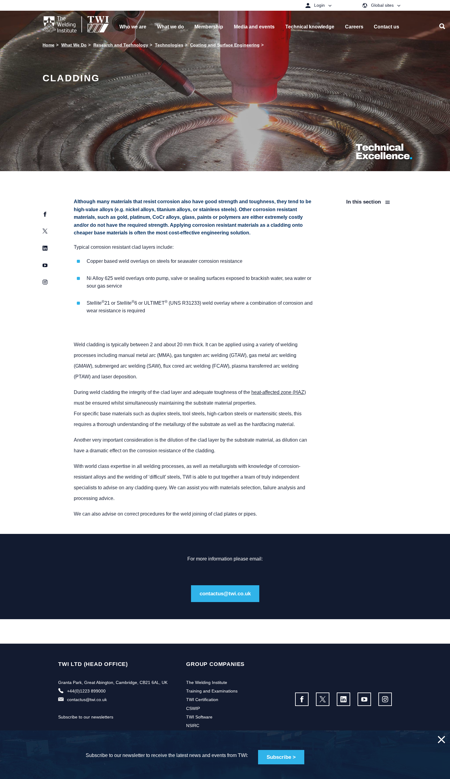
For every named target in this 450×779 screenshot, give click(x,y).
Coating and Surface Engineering (225, 44)
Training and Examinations (212, 691)
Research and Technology (120, 44)
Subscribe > (281, 757)
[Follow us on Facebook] (302, 699)
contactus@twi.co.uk (225, 594)
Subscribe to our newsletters (85, 717)
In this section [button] (364, 202)
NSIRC (192, 725)
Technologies (169, 44)
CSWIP (193, 708)
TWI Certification (202, 699)
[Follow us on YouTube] (364, 699)
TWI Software (199, 717)
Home (48, 44)
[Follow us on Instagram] (385, 699)
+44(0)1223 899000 (86, 691)
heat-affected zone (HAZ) (278, 392)
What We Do (74, 44)
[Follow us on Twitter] (322, 699)
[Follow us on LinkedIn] (343, 699)
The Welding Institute (206, 682)
